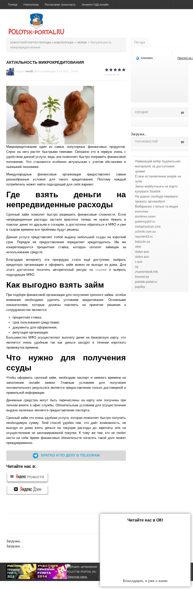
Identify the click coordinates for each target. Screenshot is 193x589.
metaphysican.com (148, 226)
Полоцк (12, 4)
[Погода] (144, 57)
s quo (138, 262)
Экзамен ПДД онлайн (95, 4)
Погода (139, 42)
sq (136, 267)
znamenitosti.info (146, 272)
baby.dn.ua (142, 241)
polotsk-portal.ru (146, 282)
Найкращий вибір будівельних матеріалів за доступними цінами (158, 166)
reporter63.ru (144, 236)
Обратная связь (77, 576)
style (138, 246)
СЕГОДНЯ (141, 112)
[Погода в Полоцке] (170, 52)
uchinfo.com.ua (145, 231)
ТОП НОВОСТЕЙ (146, 141)
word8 (29, 71)
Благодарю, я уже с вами (145, 581)
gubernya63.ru (145, 221)
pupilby (140, 287)
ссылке (101, 270)
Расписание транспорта (60, 4)
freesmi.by (142, 277)
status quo (142, 251)
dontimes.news (145, 216)
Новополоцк (31, 4)
